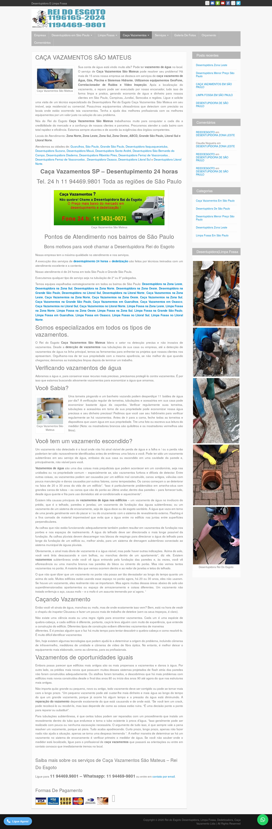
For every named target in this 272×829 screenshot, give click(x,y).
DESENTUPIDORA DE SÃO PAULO (212, 104)
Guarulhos (77, 146)
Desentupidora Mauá (80, 151)
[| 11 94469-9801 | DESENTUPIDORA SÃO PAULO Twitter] (238, 3)
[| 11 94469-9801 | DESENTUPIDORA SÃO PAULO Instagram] (207, 3)
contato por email (163, 776)
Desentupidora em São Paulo (71, 35)
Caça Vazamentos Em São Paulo (215, 200)
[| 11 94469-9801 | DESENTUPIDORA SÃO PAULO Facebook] (228, 3)
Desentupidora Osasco (102, 159)
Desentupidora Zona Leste (211, 65)
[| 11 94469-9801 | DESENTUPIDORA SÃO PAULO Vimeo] (233, 3)
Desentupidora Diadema (62, 155)
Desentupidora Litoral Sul (134, 159)
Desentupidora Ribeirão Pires (98, 155)
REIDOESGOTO (205, 132)
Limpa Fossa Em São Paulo (212, 235)
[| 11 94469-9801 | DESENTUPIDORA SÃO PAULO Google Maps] (218, 3)
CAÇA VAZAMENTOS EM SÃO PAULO (214, 85)
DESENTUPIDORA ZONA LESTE (215, 135)
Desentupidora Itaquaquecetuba (146, 146)
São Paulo (92, 146)
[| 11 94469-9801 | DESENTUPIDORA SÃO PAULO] (68, 18)
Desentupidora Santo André (113, 151)
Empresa (40, 35)
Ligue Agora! (20, 821)
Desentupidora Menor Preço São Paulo (215, 74)
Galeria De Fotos (185, 35)
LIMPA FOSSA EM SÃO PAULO (214, 95)
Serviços (161, 35)
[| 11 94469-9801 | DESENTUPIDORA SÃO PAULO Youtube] (223, 3)
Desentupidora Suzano (50, 151)
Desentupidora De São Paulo (213, 208)
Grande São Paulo (112, 146)
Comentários (42, 42)
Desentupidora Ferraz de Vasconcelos (143, 155)
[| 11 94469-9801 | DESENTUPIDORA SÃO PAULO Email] (212, 3)
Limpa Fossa (106, 35)
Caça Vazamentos (135, 35)
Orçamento (209, 35)
